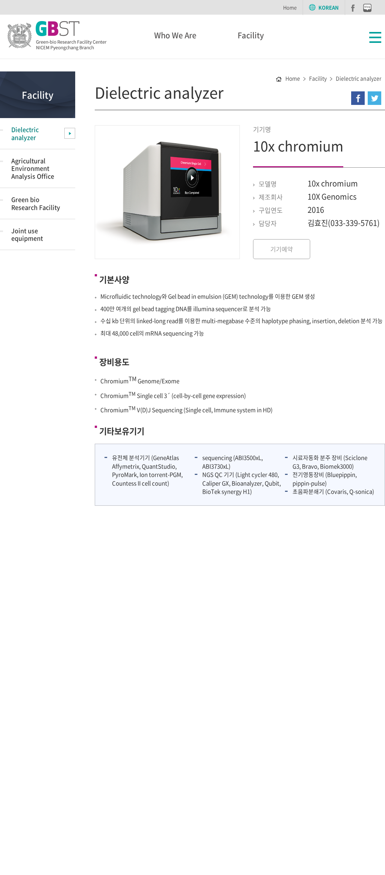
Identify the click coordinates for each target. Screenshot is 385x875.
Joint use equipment (27, 234)
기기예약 (281, 248)
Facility (251, 35)
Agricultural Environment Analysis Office (32, 168)
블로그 (367, 8)
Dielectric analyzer (25, 133)
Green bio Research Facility (35, 203)
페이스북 (353, 8)
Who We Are (175, 35)
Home (290, 7)
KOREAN (328, 7)
